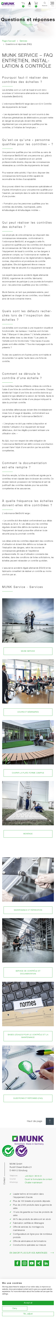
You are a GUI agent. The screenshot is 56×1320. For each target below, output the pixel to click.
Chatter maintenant (33, 1183)
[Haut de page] (50, 1121)
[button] (23, 4)
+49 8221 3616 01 (33, 1176)
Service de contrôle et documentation (28, 972)
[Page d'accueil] (7, 4)
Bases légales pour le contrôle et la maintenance (28, 1036)
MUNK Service (28, 651)
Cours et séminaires (28, 712)
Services (23, 41)
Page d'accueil (9, 41)
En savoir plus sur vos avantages (28, 1253)
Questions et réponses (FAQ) (28, 1098)
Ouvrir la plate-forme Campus (28, 773)
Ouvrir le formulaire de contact (38, 1179)
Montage (28, 834)
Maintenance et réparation (28, 910)
